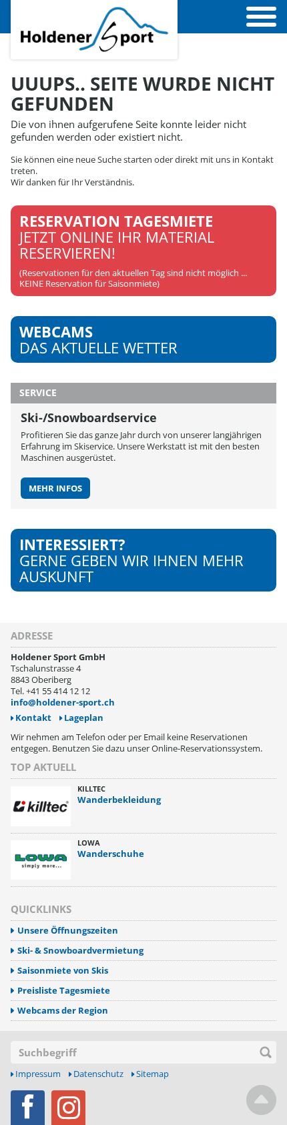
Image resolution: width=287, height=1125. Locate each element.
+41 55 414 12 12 (58, 691)
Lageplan (83, 718)
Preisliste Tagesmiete (63, 990)
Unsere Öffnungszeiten (67, 930)
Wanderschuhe (110, 854)
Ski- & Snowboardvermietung (80, 950)
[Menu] (261, 17)
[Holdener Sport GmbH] (94, 7)
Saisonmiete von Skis (62, 970)
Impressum (38, 1074)
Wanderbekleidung (119, 800)
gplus (68, 1107)
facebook (28, 1107)
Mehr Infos (55, 488)
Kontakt (33, 718)
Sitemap (152, 1074)
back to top (261, 1100)
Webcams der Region (62, 1010)
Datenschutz (98, 1074)
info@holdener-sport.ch (63, 702)
